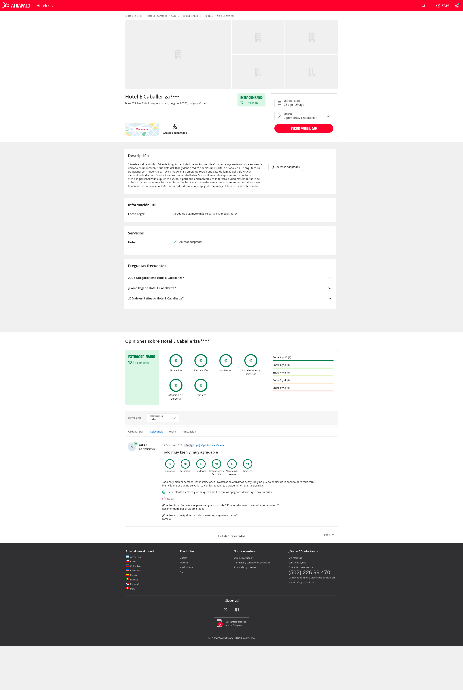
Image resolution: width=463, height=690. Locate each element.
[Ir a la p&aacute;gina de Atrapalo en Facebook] (237, 611)
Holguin (207, 15)
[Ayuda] (442, 5)
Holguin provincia (189, 15)
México (134, 579)
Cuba (174, 15)
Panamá (134, 584)
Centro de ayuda (297, 562)
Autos (183, 572)
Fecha (172, 431)
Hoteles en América (157, 15)
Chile (132, 561)
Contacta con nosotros (300, 567)
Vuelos (183, 557)
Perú (132, 588)
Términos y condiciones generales (252, 562)
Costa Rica (135, 570)
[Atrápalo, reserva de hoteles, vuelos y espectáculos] (16, 5)
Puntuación (189, 431)
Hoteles (184, 562)
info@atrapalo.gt (305, 582)
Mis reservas (295, 557)
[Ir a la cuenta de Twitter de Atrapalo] (226, 611)
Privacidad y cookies (245, 567)
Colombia (135, 566)
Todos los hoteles (134, 15)
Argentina (135, 557)
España (134, 575)
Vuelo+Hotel (186, 567)
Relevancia (156, 431)
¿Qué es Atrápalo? (244, 557)
